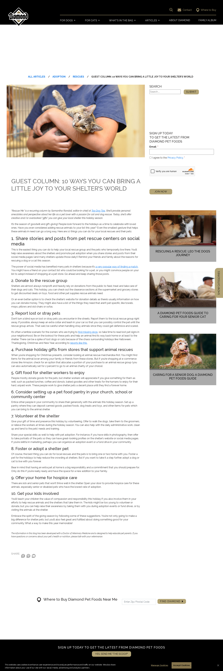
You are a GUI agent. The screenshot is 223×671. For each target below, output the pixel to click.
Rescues (78, 76)
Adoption (59, 76)
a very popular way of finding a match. (116, 266)
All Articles (36, 76)
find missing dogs (88, 332)
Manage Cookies (159, 665)
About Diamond (179, 20)
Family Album (207, 20)
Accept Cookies (181, 665)
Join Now (161, 191)
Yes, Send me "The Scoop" (111, 653)
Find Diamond (170, 601)
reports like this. (78, 343)
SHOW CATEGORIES (218, 283)
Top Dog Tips (98, 210)
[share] (33, 556)
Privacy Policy (175, 157)
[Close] (218, 665)
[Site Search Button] (171, 10)
